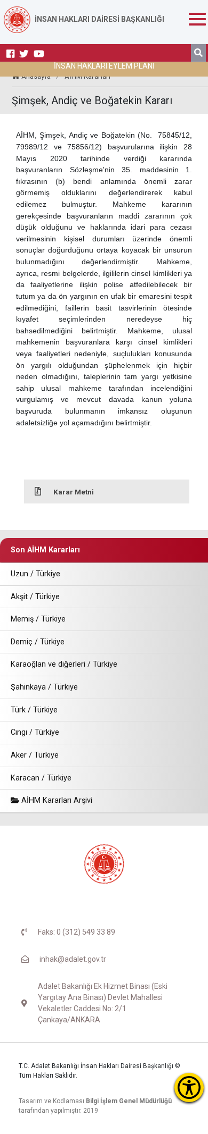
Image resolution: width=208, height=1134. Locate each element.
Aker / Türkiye (35, 755)
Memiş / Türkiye (38, 619)
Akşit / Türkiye (35, 596)
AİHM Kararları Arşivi (55, 800)
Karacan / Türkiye (41, 778)
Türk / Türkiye (34, 710)
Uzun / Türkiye (35, 573)
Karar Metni (73, 492)
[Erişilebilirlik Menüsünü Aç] (189, 1087)
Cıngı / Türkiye (35, 732)
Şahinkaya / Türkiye (44, 687)
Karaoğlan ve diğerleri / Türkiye (64, 664)
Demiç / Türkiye (38, 641)
